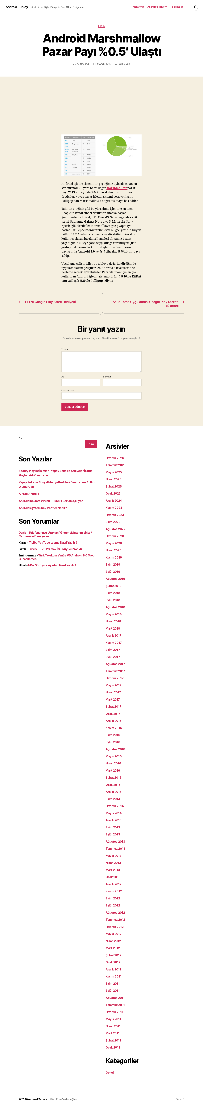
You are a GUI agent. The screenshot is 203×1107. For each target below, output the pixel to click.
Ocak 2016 (113, 784)
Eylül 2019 (113, 571)
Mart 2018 (113, 628)
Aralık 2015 (113, 792)
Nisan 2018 (113, 621)
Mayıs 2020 (114, 543)
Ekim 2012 (113, 898)
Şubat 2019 (113, 586)
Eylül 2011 (113, 990)
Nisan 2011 (113, 1026)
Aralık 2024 (114, 500)
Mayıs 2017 (113, 685)
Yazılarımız (138, 6)
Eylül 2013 (113, 834)
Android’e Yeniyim (157, 6)
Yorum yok (124, 63)
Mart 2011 (113, 1033)
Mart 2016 (113, 770)
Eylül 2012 (113, 905)
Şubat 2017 (113, 706)
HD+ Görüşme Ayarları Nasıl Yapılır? (52, 565)
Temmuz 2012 (115, 919)
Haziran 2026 (115, 458)
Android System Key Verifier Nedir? (43, 508)
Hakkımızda (177, 6)
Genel (101, 26)
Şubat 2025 (114, 486)
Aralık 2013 (113, 820)
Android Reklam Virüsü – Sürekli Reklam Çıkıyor (51, 501)
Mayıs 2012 (113, 934)
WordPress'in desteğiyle (63, 1099)
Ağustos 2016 (115, 749)
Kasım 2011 (113, 976)
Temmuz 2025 (115, 465)
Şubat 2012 (113, 955)
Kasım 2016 (114, 728)
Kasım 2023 (114, 507)
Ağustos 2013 (115, 841)
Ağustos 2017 (115, 664)
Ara (20, 438)
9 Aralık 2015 (104, 63)
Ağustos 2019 (115, 578)
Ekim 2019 (113, 564)
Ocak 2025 (113, 493)
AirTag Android (29, 494)
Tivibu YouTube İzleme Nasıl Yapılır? (53, 542)
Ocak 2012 (113, 962)
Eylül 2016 (113, 742)
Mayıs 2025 (114, 472)
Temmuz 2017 (115, 671)
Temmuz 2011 (115, 1005)
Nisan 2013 (113, 863)
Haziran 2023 (115, 515)
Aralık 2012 (113, 884)
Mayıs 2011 (113, 1019)
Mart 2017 (113, 699)
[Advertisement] (101, 97)
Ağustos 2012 (115, 912)
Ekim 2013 (113, 827)
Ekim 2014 (113, 799)
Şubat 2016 (113, 777)
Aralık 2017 (113, 635)
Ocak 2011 (113, 1047)
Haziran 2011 (114, 1012)
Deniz (22, 532)
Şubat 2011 (113, 1040)
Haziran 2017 (115, 678)
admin (86, 63)
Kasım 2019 (114, 557)
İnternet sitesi (67, 390)
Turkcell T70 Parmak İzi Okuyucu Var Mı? (55, 549)
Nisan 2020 (113, 550)
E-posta (107, 377)
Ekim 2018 (113, 593)
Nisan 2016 (113, 763)
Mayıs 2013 (113, 856)
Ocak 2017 (113, 713)
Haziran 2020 (115, 536)
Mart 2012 (113, 948)
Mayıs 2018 (114, 614)
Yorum (65, 349)
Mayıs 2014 (114, 813)
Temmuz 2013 (115, 848)
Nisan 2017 (113, 692)
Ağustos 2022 (115, 529)
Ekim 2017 (113, 649)
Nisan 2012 (113, 941)
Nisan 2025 (113, 479)
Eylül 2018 (113, 600)
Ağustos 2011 (115, 998)
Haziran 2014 (115, 806)
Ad (62, 377)
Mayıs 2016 (114, 756)
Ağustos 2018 (115, 607)
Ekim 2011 (113, 983)
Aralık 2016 (114, 721)
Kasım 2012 (114, 891)
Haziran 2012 (115, 927)
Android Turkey (17, 7)
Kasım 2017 (114, 642)
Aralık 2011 (113, 969)
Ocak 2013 (113, 877)
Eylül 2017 (113, 657)
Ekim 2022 (113, 522)
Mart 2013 (113, 870)
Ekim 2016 (113, 735)
